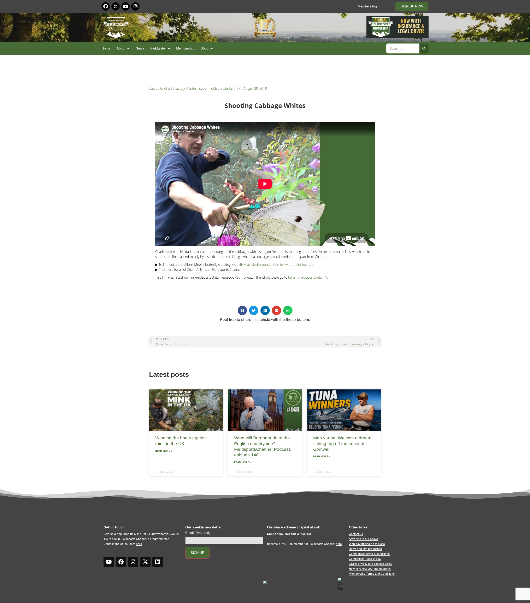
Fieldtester (158, 48)
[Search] (424, 48)
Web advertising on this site (367, 543)
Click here (166, 269)
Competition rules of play (365, 558)
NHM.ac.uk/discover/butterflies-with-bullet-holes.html (277, 264)
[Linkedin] (157, 562)
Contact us (356, 533)
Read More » (163, 451)
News (140, 48)
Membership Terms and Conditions (372, 573)
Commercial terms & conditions (369, 553)
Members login (368, 6)
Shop (204, 48)
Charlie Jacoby (174, 88)
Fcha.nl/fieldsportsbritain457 (309, 277)
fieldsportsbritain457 (225, 88)
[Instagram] (135, 6)
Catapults (156, 88)
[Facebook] (105, 6)
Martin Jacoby (196, 88)
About (121, 48)
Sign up (197, 553)
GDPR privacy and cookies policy (370, 563)
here (139, 543)
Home (105, 48)
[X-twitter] (115, 6)
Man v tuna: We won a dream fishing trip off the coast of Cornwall (342, 443)
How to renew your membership (370, 568)
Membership (185, 48)
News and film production (365, 548)
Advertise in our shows (363, 538)
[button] (242, 310)
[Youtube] (125, 6)
